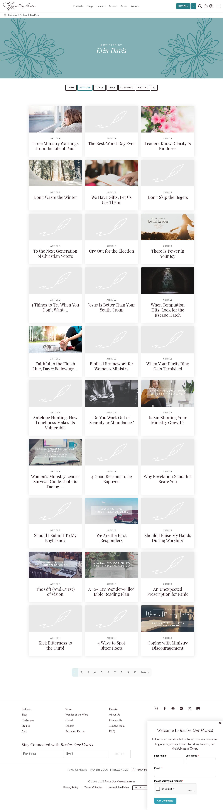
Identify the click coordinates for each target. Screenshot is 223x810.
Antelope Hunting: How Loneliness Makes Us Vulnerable (55, 423)
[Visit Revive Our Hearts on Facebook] (164, 708)
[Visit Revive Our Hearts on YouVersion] (198, 708)
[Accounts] (211, 6)
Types (112, 87)
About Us (114, 714)
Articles (13, 15)
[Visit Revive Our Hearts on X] (189, 708)
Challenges (28, 720)
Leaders (101, 6)
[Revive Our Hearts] (20, 6)
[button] (217, 6)
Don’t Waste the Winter (55, 198)
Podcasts (78, 6)
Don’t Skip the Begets (168, 198)
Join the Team (117, 726)
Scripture (126, 87)
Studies (113, 6)
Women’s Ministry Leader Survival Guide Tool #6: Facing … (55, 482)
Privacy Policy (70, 787)
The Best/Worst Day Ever (111, 144)
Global (69, 720)
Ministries (120, 781)
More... (135, 6)
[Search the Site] (200, 6)
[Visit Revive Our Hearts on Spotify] (181, 708)
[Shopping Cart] (206, 6)
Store (124, 6)
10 (135, 672)
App (24, 731)
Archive (143, 87)
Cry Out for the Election (111, 251)
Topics (99, 87)
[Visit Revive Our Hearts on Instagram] (156, 708)
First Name (29, 754)
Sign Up (119, 754)
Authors (23, 15)
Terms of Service (93, 787)
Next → (145, 672)
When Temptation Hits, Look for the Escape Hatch (168, 310)
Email (69, 754)
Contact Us (115, 720)
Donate (183, 6)
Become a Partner (75, 731)
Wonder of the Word (76, 714)
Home (71, 87)
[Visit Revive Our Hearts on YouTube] (173, 708)
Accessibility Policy (118, 787)
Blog (24, 714)
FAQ (112, 731)
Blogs (90, 6)
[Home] (5, 15)
